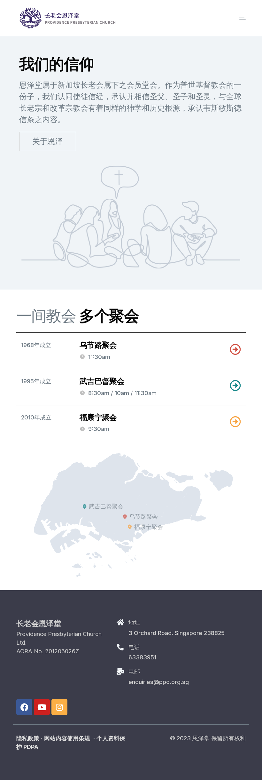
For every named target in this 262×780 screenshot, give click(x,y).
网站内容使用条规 (67, 738)
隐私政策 (27, 738)
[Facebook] (24, 707)
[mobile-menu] (233, 18)
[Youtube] (42, 707)
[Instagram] (59, 707)
